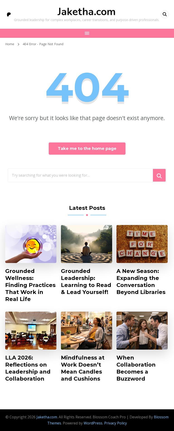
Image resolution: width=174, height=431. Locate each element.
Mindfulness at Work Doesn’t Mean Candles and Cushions (82, 368)
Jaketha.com (87, 12)
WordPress (93, 423)
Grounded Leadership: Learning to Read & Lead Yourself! (86, 281)
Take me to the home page (87, 148)
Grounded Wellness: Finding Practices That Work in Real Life (30, 285)
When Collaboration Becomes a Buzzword (136, 368)
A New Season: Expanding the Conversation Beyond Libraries (140, 281)
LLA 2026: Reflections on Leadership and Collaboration (28, 368)
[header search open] (165, 14)
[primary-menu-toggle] (87, 33)
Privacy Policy (115, 423)
